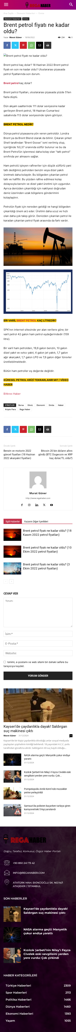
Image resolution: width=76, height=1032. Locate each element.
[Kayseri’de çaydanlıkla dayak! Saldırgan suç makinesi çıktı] (38, 705)
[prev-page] (6, 581)
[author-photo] (38, 488)
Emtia (41, 13)
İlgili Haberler (13, 521)
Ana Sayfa (8, 13)
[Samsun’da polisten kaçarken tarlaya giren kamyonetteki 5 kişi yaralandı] (12, 810)
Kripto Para (10, 409)
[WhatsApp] (31, 45)
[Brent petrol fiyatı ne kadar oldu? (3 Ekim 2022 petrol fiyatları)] (12, 568)
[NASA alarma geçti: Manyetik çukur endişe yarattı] (12, 760)
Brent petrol (11, 83)
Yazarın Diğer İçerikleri (36, 521)
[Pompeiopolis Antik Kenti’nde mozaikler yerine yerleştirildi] (12, 793)
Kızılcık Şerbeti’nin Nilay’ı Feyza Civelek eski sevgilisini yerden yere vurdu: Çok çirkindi (47, 954)
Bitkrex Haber (12, 393)
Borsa (21, 405)
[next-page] (11, 581)
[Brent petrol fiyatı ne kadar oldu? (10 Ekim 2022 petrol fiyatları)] (12, 552)
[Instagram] (31, 505)
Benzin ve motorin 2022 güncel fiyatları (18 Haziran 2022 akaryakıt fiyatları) (19, 454)
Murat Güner (15, 37)
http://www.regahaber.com (38, 498)
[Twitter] (15, 45)
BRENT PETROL (27, 320)
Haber (61, 405)
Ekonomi (41, 405)
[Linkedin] (38, 505)
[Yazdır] (47, 45)
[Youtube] (53, 505)
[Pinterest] (23, 45)
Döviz (30, 405)
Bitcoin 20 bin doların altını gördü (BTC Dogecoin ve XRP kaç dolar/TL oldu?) (55, 454)
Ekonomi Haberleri (26, 13)
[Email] (39, 45)
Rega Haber (25, 409)
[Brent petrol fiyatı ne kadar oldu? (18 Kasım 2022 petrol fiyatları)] (12, 535)
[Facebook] (7, 45)
